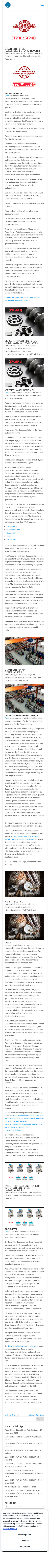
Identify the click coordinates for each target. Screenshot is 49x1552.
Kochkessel (11, 539)
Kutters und (10, 300)
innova (11, 53)
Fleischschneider (11, 56)
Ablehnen (24, 1540)
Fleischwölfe (11, 533)
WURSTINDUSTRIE (14, 901)
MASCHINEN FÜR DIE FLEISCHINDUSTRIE (15, 671)
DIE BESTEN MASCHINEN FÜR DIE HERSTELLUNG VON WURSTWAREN (22, 342)
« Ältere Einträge (12, 1415)
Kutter (9, 536)
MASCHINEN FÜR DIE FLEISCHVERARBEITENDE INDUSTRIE (22, 50)
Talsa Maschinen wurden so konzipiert (23, 1346)
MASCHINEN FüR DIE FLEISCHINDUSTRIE (22, 1437)
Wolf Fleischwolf (35, 354)
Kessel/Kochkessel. (22, 300)
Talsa (7, 96)
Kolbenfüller (9, 297)
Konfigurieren (24, 1546)
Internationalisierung (13, 351)
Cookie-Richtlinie (10, 1529)
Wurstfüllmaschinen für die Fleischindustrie (22, 1430)
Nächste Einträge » (36, 1415)
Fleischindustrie (35, 53)
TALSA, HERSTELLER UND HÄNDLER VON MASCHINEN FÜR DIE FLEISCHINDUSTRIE (22, 1188)
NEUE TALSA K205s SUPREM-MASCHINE (21, 1450)
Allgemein (32, 345)
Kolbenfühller (11, 526)
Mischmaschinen (22, 297)
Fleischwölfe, (35, 297)
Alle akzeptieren (24, 1535)
